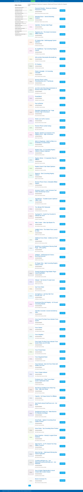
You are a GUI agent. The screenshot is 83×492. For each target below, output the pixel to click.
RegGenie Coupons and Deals (39, 146)
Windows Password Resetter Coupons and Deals (41, 13)
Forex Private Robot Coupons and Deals (40, 353)
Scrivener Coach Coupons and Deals (40, 195)
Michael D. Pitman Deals (18, 14)
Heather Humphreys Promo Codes (20, 28)
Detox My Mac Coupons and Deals (39, 457)
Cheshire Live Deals (18, 20)
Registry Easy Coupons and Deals (39, 154)
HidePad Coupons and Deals (39, 283)
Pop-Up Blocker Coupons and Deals (40, 107)
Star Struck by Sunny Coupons (19, 7)
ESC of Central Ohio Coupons (19, 13)
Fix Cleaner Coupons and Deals (39, 384)
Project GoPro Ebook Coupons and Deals (40, 122)
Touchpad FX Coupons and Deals (39, 219)
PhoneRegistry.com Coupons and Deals (40, 93)
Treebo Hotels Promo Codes (19, 16)
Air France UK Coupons (18, 29)
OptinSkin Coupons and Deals (39, 28)
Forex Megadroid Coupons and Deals (40, 360)
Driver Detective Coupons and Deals (40, 440)
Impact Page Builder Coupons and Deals (40, 276)
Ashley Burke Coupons (18, 35)
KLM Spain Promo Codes (18, 10)
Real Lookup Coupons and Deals (39, 129)
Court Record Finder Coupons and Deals (40, 467)
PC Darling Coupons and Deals (39, 45)
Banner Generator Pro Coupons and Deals (41, 482)
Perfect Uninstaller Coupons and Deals (40, 76)
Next (29, 485)
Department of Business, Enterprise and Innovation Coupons (20, 23)
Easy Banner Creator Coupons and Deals (40, 416)
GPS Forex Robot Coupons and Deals (40, 290)
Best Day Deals (17, 32)
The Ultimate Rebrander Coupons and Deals (41, 210)
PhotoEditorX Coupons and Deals (39, 100)
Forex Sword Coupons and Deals (39, 324)
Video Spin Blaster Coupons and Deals (40, 226)
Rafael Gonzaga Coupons (18, 25)
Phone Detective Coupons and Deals (40, 84)
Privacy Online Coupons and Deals (39, 115)
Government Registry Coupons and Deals (40, 307)
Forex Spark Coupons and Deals (39, 346)
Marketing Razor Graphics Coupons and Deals (41, 21)
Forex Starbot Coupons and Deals (39, 331)
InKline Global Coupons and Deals (39, 268)
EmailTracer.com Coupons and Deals (40, 408)
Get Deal (62, 10)
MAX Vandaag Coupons (18, 31)
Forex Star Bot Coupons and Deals (40, 338)
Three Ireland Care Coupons (19, 17)
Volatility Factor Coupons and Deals (40, 234)
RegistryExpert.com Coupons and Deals (40, 170)
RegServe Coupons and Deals (39, 178)
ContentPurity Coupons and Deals (39, 475)
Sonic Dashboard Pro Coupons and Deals (40, 203)
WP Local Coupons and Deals (39, 251)
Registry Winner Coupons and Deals (40, 163)
